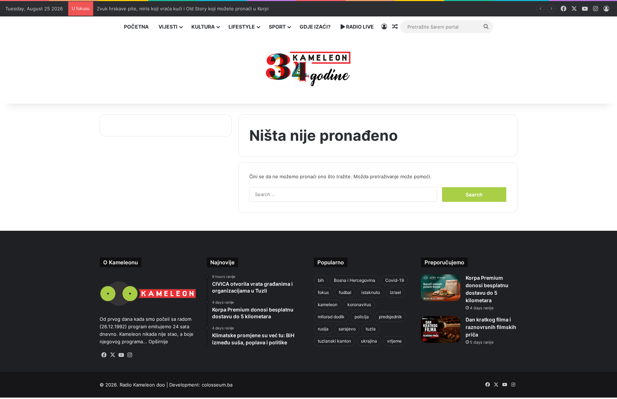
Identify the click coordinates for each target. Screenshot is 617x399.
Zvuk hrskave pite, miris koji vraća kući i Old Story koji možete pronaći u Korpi (183, 8)
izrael (395, 292)
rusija (323, 328)
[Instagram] (129, 355)
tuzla (371, 328)
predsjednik (390, 316)
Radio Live (359, 27)
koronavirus (359, 304)
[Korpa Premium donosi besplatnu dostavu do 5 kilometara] (440, 287)
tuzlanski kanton (334, 341)
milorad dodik (331, 316)
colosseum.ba (217, 385)
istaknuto (370, 292)
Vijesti (168, 27)
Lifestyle (242, 27)
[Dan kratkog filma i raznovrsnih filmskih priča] (440, 329)
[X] (112, 355)
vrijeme (394, 341)
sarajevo (347, 328)
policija (362, 316)
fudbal (345, 292)
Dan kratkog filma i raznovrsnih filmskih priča (491, 327)
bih (321, 280)
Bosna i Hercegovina (354, 280)
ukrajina (369, 341)
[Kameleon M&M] (308, 67)
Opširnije (158, 341)
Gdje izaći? (315, 27)
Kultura (203, 27)
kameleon (327, 304)
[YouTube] (121, 355)
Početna (136, 27)
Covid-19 (394, 280)
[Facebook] (104, 355)
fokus (323, 292)
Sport (277, 27)
